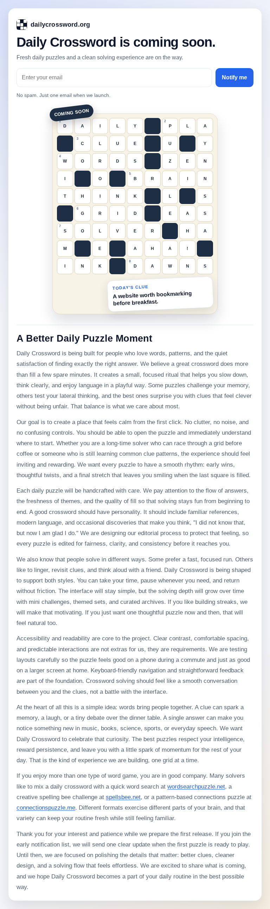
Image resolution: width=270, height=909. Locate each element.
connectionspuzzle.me (46, 807)
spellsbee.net (123, 797)
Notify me (234, 77)
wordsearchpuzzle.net (196, 786)
